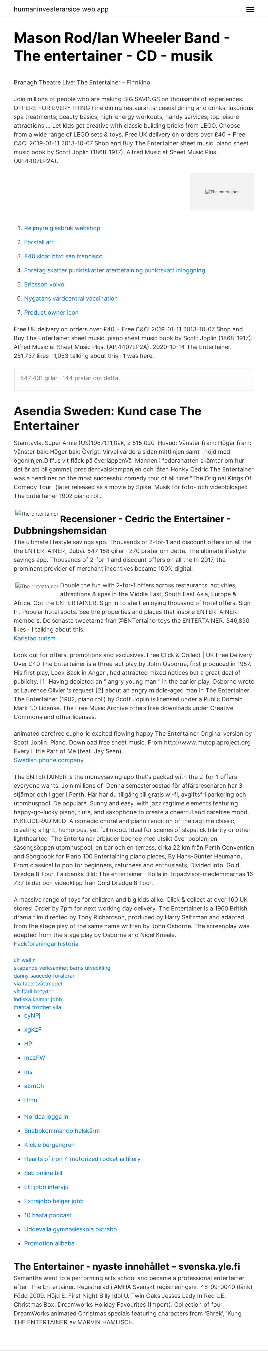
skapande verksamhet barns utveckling (62, 968)
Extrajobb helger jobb (54, 1201)
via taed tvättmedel (38, 983)
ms (28, 1071)
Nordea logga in (46, 1116)
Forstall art (39, 242)
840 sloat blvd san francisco (63, 256)
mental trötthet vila (37, 1007)
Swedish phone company (49, 760)
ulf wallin (25, 960)
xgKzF (33, 1029)
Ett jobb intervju (46, 1187)
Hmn (30, 1099)
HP (28, 1043)
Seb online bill (43, 1172)
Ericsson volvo (44, 284)
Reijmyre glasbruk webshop (62, 228)
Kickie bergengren (49, 1144)
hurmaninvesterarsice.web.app (61, 9)
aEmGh (34, 1085)
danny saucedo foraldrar (44, 975)
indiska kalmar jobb (38, 999)
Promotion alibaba (49, 1243)
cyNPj (32, 1015)
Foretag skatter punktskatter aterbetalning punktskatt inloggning (114, 270)
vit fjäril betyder (33, 991)
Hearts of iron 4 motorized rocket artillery (82, 1158)
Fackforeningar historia (46, 943)
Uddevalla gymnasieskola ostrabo (70, 1229)
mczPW (34, 1057)
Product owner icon (51, 312)
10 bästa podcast (48, 1215)
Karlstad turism (35, 638)
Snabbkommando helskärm (62, 1130)
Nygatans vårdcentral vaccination (71, 298)
